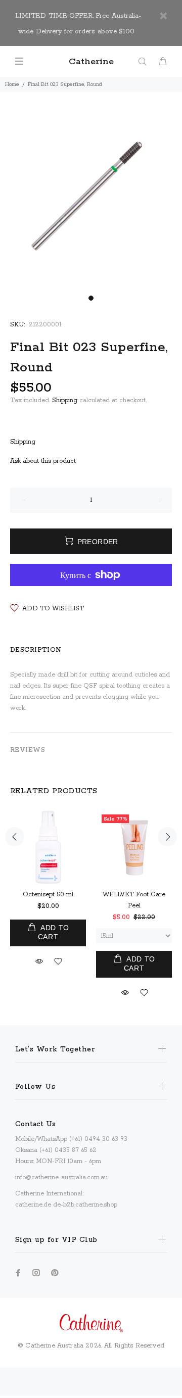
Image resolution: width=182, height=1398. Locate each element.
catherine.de (33, 1205)
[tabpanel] (91, 200)
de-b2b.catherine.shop (85, 1205)
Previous (14, 836)
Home (12, 84)
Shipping (64, 400)
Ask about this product (43, 461)
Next (167, 836)
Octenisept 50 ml (48, 894)
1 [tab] (91, 298)
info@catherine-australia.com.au (61, 1177)
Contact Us (35, 1124)
